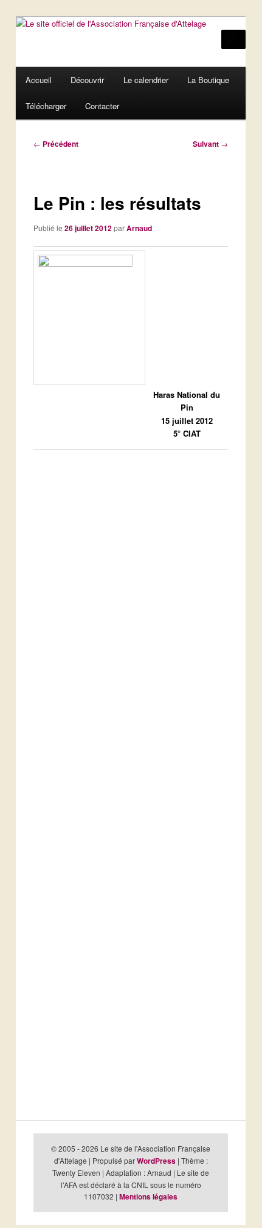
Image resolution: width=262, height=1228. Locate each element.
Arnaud (139, 228)
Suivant (210, 143)
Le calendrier (145, 80)
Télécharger (46, 106)
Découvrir (87, 80)
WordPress (156, 1160)
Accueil (39, 80)
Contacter (102, 106)
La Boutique (208, 80)
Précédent (55, 143)
